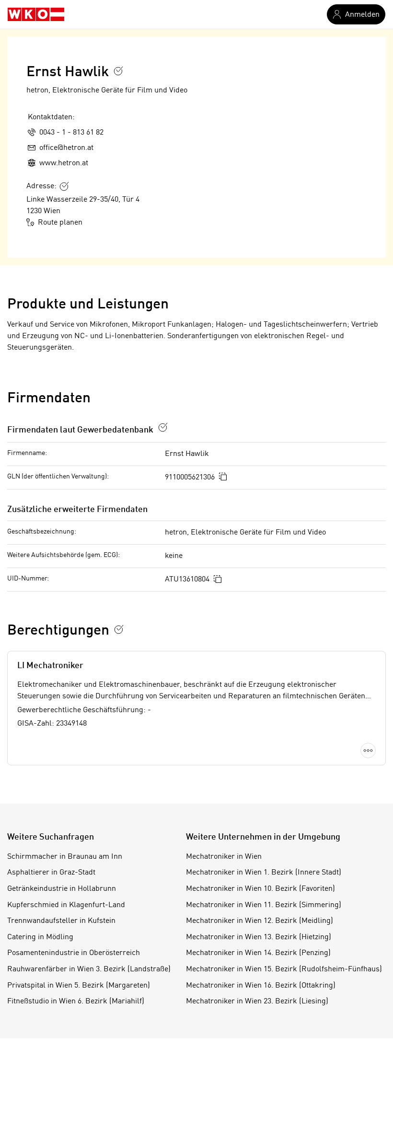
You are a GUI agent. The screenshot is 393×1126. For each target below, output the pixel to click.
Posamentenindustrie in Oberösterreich (73, 953)
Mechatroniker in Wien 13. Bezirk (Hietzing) (258, 937)
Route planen (60, 223)
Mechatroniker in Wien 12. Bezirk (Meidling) (259, 921)
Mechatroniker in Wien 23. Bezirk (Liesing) (257, 1001)
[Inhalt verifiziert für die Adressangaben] (64, 186)
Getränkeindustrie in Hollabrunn (61, 889)
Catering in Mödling (40, 937)
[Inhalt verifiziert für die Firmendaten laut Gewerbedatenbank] (163, 427)
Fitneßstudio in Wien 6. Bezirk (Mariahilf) (75, 1001)
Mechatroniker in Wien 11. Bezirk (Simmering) (263, 905)
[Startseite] (36, 14)
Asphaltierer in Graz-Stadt (51, 872)
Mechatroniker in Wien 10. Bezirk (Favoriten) (260, 889)
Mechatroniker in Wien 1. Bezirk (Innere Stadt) (263, 872)
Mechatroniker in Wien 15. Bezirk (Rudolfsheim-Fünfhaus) (284, 969)
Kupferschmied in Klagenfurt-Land (66, 905)
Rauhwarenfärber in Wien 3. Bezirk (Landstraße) (89, 969)
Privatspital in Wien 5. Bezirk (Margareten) (78, 986)
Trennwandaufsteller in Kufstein (61, 921)
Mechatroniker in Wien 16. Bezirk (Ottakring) (260, 986)
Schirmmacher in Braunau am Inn (64, 857)
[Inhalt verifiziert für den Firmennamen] (118, 71)
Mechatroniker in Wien (224, 857)
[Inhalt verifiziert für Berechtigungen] (119, 629)
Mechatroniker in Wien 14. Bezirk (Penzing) (258, 953)
